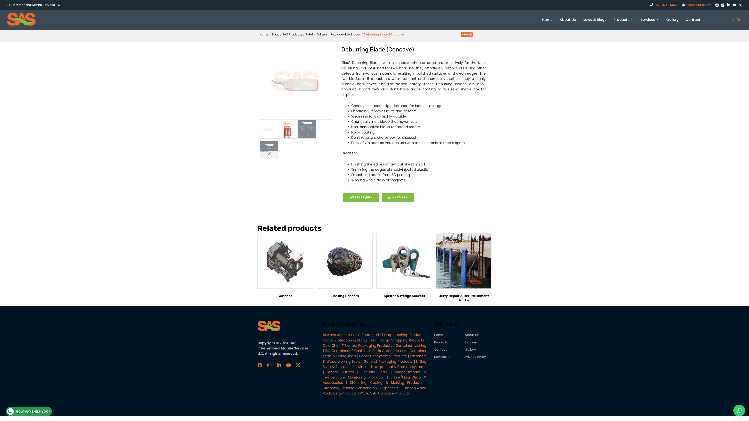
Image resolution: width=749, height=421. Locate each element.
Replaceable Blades (345, 34)
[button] (739, 410)
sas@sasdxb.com (698, 5)
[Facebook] (717, 5)
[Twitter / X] (740, 5)
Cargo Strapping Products (402, 340)
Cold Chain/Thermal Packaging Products (357, 345)
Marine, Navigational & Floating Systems (392, 366)
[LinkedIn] (728, 5)
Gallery (470, 349)
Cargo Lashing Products (404, 335)
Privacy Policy (475, 357)
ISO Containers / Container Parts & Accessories (365, 350)
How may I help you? (33, 411)
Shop (275, 34)
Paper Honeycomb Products (383, 356)
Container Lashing (411, 345)
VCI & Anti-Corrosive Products (385, 393)
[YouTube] (734, 5)
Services (471, 342)
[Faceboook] (259, 365)
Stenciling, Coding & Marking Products (386, 382)
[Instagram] (723, 5)
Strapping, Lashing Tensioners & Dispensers (361, 388)
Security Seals (374, 372)
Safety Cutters (316, 34)
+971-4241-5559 (666, 5)
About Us (472, 335)
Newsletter (442, 357)
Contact (440, 349)
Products (441, 342)
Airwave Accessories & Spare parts (352, 335)
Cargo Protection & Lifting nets (349, 340)
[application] (631, 19)
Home (264, 34)
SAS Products (292, 34)
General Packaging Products (388, 361)
